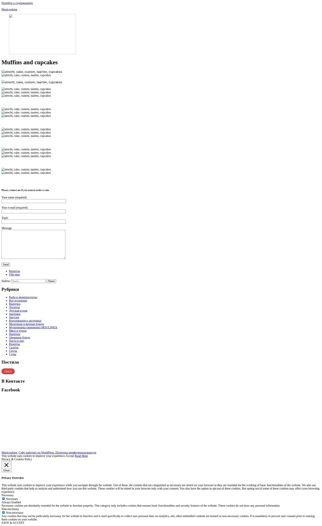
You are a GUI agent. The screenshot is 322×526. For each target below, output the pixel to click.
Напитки (14, 334)
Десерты (14, 307)
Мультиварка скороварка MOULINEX (33, 327)
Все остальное (18, 300)
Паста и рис (16, 340)
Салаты (13, 347)
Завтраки (14, 314)
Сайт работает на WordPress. (37, 452)
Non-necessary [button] (10, 509)
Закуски (14, 317)
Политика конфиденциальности (75, 452)
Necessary (12, 498)
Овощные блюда (19, 337)
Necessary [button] (7, 495)
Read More (81, 455)
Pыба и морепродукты (23, 297)
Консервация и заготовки (25, 320)
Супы (12, 354)
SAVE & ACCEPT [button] (12, 522)
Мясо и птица (17, 330)
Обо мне (14, 274)
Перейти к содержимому (17, 3)
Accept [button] (70, 455)
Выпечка (14, 303)
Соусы (13, 350)
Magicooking (9, 9)
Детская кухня (18, 310)
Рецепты (14, 271)
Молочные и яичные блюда (26, 324)
